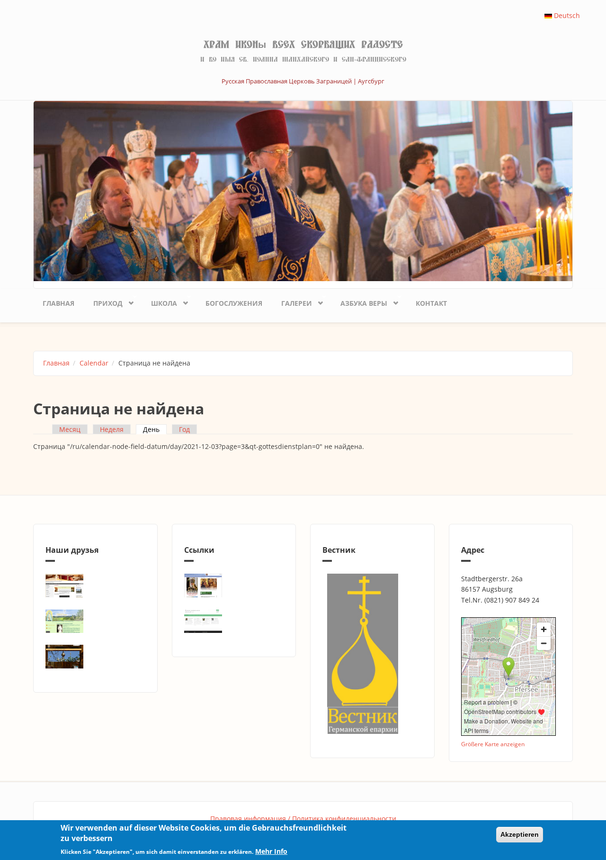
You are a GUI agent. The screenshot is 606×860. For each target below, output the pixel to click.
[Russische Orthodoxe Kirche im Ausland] (234, 621)
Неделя (112, 429)
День (155, 429)
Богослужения (233, 303)
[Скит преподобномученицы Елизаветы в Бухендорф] (95, 621)
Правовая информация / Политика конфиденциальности (303, 818)
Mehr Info (271, 851)
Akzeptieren (519, 834)
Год (184, 429)
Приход (103, 301)
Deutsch (566, 15)
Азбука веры (359, 301)
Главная (58, 303)
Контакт (431, 303)
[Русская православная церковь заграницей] (234, 585)
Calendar (94, 362)
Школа (159, 301)
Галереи (292, 301)
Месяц (69, 429)
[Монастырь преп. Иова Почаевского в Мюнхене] (95, 656)
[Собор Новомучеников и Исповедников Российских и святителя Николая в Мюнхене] (95, 585)
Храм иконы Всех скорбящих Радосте (303, 44)
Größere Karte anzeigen (493, 744)
